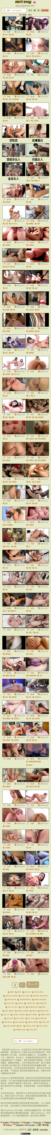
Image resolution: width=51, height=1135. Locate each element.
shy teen (10, 1018)
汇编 (6, 77)
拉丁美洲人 (38, 481)
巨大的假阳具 (15, 99)
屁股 (30, 288)
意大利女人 (38, 56)
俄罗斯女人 (13, 611)
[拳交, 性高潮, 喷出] (14, 305)
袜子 (36, 740)
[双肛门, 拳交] (37, 584)
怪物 (12, 34)
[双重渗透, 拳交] (14, 781)
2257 (29, 1130)
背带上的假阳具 (39, 417)
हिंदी (39, 1125)
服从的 (7, 266)
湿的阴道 (31, 331)
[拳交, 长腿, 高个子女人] (14, 219)
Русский (30, 1125)
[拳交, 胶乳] (37, 29)
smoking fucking (23, 1010)
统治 (6, 933)
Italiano (48, 1122)
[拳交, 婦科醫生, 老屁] (37, 219)
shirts (34, 1010)
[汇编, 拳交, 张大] (14, 73)
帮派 (30, 568)
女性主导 (31, 309)
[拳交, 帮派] (37, 606)
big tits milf (13, 1007)
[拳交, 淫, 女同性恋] (37, 116)
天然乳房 (16, 740)
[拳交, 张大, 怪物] (14, 29)
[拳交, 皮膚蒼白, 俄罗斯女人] (14, 713)
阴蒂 (30, 266)
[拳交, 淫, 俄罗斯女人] (14, 606)
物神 (6, 99)
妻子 (38, 309)
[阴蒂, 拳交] (37, 262)
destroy (20, 1003)
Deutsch (16, 1122)
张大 (6, 34)
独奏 (30, 202)
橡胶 (15, 546)
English (6, 1122)
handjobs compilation (40, 995)
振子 (14, 266)
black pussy (33, 1029)
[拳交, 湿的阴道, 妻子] (37, 326)
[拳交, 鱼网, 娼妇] (37, 94)
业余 (30, 718)
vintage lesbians (19, 1014)
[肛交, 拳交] (14, 51)
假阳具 (7, 869)
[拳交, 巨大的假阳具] (14, 520)
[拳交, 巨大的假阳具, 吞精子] (37, 929)
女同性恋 (36, 120)
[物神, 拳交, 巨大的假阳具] (14, 94)
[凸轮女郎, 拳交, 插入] (37, 864)
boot (20, 1025)
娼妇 (36, 99)
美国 (12, 417)
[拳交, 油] (37, 541)
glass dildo (25, 995)
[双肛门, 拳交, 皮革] (37, 627)
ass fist (28, 992)
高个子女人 (14, 223)
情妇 (38, 786)
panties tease (31, 1025)
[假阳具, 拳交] (14, 864)
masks (43, 1007)
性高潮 (7, 309)
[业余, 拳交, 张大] (14, 886)
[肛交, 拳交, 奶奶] (14, 348)
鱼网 (30, 99)
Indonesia (19, 1125)
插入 (30, 481)
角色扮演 (13, 697)
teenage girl (31, 1003)
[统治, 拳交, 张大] (14, 929)
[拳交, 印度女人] (37, 649)
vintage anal (38, 992)
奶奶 (6, 120)
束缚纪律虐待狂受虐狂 (35, 761)
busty (19, 992)
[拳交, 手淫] (14, 563)
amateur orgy (11, 999)
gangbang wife (33, 1007)
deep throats (9, 1010)
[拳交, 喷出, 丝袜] (37, 498)
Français (37, 1122)
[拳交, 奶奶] (14, 116)
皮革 (37, 632)
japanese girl (21, 1029)
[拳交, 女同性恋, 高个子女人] (14, 369)
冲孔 (41, 675)
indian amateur (33, 1022)
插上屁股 (7, 976)
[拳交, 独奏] (37, 197)
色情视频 (44, 10)
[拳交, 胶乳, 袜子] (37, 735)
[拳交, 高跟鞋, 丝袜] (14, 670)
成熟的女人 (37, 180)
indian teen (44, 1010)
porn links (44, 1130)
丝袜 (36, 288)
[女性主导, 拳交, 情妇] (37, 781)
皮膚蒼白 (7, 718)
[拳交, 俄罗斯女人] (14, 649)
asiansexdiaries (25, 999)
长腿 (6, 223)
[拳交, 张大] (14, 434)
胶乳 (30, 34)
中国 (47, 1125)
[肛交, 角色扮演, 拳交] (14, 692)
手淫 (6, 568)
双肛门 (30, 589)
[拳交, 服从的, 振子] (14, 262)
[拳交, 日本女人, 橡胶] (14, 541)
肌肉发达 (7, 912)
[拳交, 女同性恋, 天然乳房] (14, 735)
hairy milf (10, 1003)
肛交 (6, 56)
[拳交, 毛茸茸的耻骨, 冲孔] (37, 670)
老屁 (38, 223)
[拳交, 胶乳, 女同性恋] (14, 477)
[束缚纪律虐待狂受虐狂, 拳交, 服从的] (37, 756)
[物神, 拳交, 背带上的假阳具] (37, 412)
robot (12, 992)
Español (27, 1122)
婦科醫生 (31, 223)
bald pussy (8, 1022)
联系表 (35, 1130)
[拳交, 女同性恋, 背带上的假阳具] (37, 434)
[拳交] (37, 73)
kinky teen (45, 1022)
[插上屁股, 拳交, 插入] (14, 972)
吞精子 (41, 933)
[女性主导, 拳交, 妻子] (37, 305)
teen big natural (12, 995)
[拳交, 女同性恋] (14, 197)
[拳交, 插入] (14, 498)
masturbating (42, 1018)
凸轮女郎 (31, 869)
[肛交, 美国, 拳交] (14, 412)
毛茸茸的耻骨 (32, 675)
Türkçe (9, 1125)
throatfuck (43, 1003)
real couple (20, 1018)
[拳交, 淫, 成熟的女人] (37, 175)
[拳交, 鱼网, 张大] (37, 907)
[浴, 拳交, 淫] (37, 391)
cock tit (6, 1014)
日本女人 (7, 546)
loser (23, 1007)
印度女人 (31, 654)
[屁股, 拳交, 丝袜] (37, 283)
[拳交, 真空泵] (14, 950)
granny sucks (45, 1014)
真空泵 (7, 955)
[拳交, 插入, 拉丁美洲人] (37, 477)
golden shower (11, 1025)
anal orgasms (19, 1022)
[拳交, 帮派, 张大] (37, 563)
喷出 (14, 309)
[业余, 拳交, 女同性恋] (37, 713)
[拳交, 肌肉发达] (14, 907)
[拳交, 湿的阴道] (37, 348)
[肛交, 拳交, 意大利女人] (37, 51)
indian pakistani (40, 999)
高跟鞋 (7, 675)
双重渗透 (7, 786)
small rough (43, 1025)
